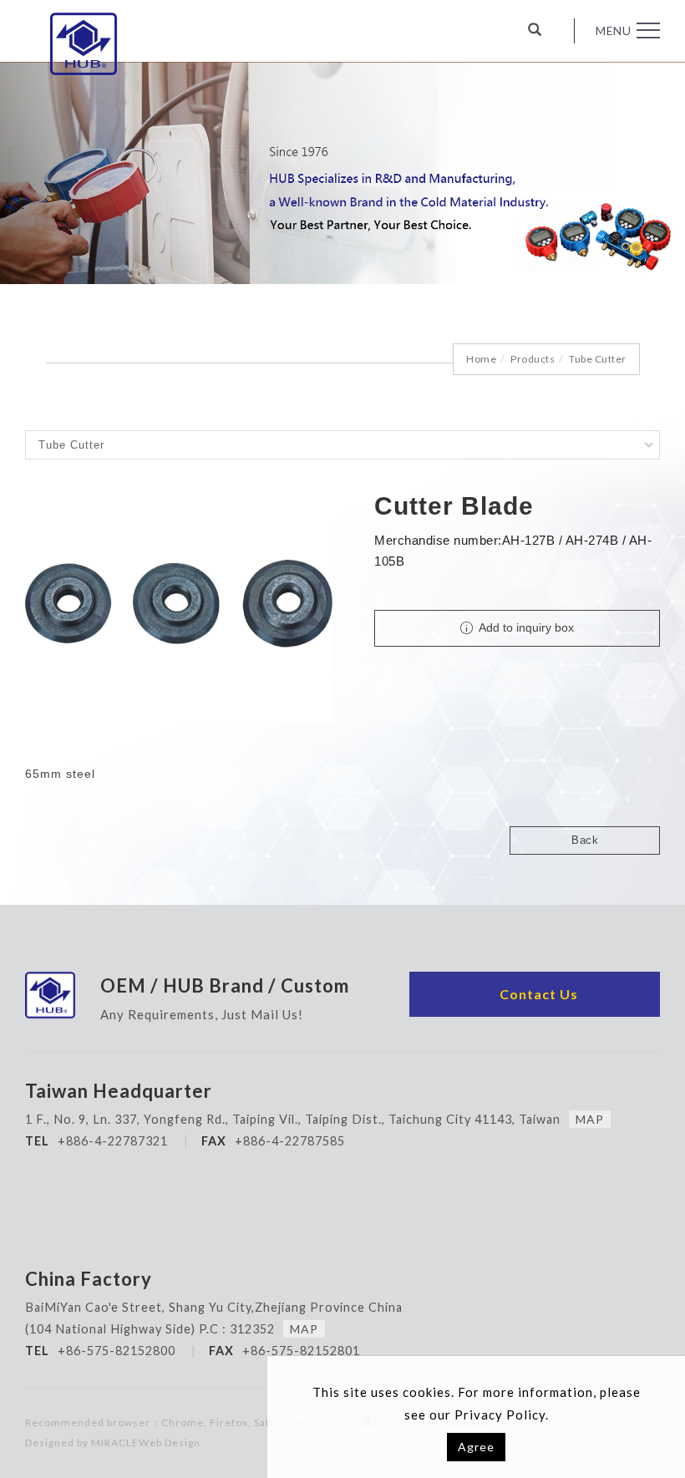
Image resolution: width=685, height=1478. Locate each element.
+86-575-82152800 (116, 1350)
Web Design (169, 1442)
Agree (476, 1447)
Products (532, 359)
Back (584, 840)
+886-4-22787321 (113, 1141)
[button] (547, 31)
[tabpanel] (342, 173)
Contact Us (539, 994)
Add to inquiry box (524, 627)
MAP (590, 1119)
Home (481, 359)
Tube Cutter (598, 359)
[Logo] (83, 44)
